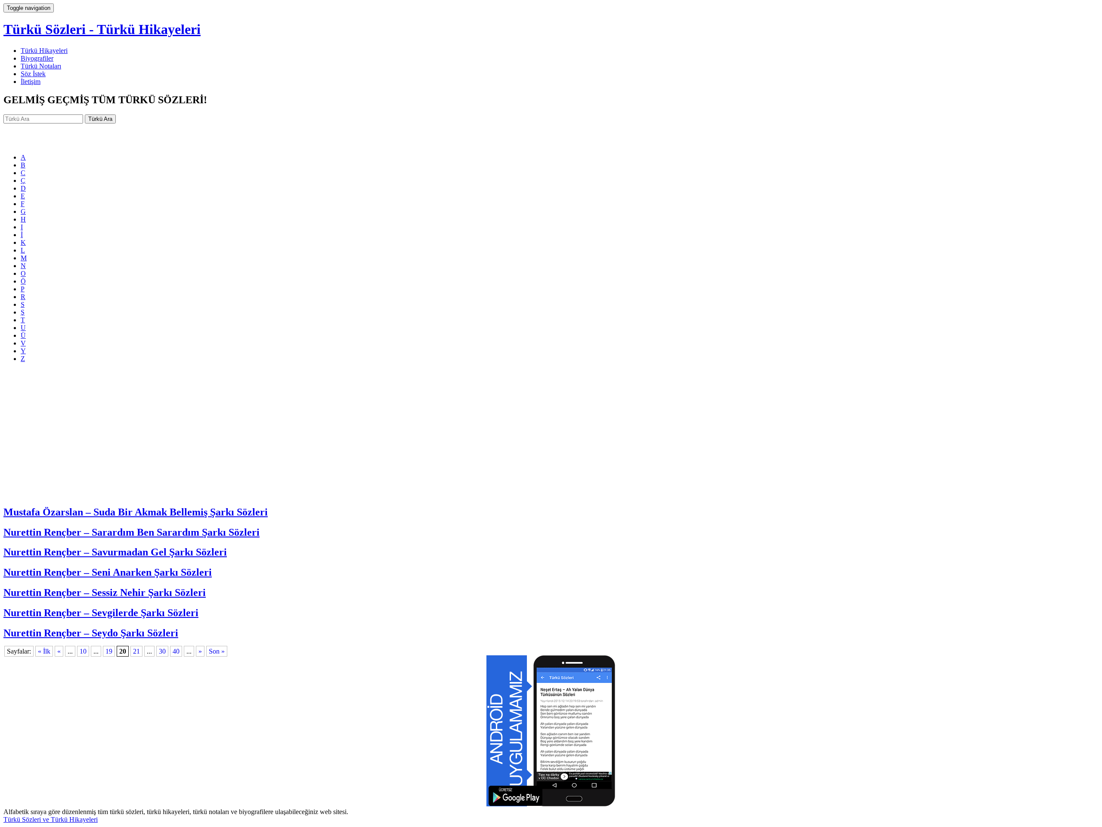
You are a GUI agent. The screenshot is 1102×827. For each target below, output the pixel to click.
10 (83, 651)
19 (108, 651)
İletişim (30, 81)
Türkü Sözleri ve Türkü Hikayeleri (50, 819)
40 (176, 651)
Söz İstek (33, 73)
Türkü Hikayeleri (44, 50)
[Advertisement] (551, 437)
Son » (217, 651)
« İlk (44, 651)
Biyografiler (37, 58)
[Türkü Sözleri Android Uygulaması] (551, 804)
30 (162, 651)
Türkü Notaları (41, 66)
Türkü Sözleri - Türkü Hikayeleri (102, 29)
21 (136, 651)
